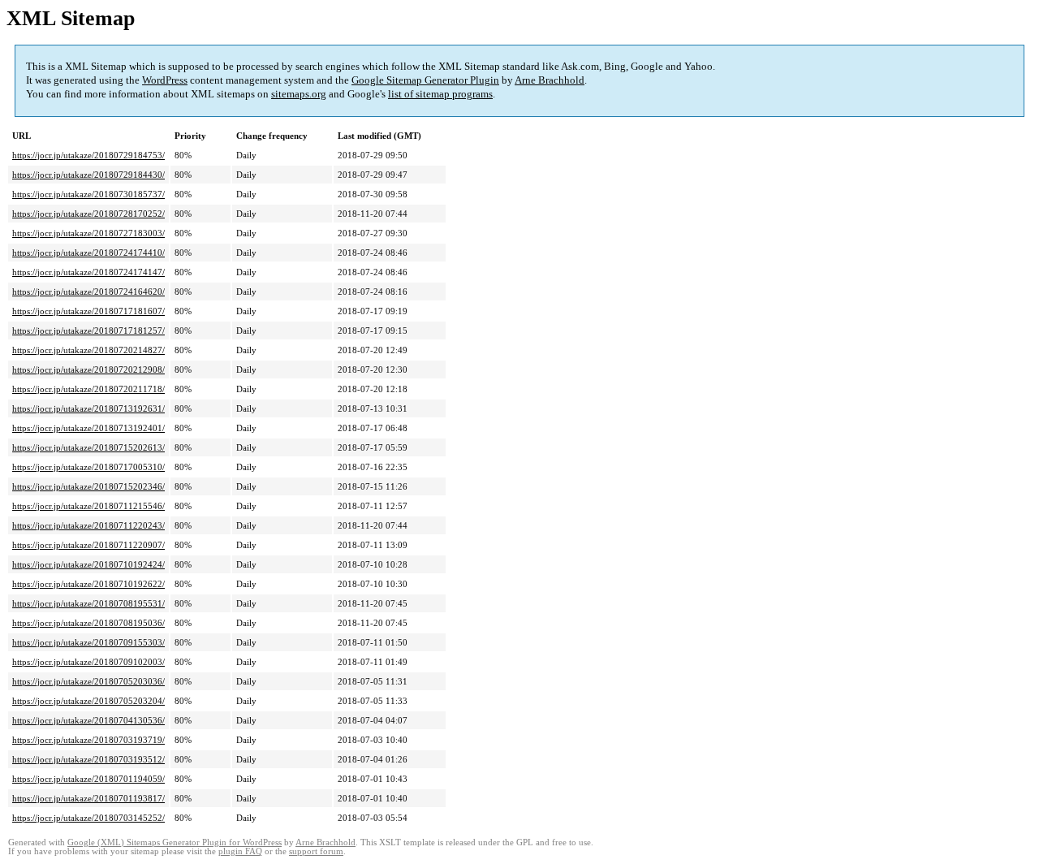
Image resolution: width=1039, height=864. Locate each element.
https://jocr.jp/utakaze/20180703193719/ (88, 740)
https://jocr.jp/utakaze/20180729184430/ (88, 174)
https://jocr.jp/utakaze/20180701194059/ (88, 779)
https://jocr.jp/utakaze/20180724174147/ (88, 272)
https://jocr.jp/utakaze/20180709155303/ (88, 642)
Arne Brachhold (549, 80)
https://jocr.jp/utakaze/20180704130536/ (88, 720)
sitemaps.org (298, 94)
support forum (316, 851)
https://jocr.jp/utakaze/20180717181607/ (88, 311)
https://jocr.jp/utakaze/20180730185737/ (88, 194)
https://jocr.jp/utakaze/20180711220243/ (88, 525)
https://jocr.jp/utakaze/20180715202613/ (88, 447)
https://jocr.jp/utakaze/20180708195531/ (88, 603)
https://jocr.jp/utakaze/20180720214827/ (88, 350)
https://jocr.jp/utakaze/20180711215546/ (88, 506)
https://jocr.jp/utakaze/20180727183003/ (88, 233)
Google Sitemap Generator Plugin (425, 80)
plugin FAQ (240, 851)
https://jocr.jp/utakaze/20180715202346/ (88, 486)
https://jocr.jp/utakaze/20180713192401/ (88, 428)
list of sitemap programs (440, 94)
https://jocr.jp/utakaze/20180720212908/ (88, 369)
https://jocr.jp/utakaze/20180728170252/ (88, 213)
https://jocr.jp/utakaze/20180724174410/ (88, 252)
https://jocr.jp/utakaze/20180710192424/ (88, 564)
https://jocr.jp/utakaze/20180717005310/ (88, 467)
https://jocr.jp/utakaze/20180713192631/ (88, 408)
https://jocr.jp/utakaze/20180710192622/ (88, 584)
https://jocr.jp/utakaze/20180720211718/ (88, 389)
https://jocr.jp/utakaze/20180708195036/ (88, 623)
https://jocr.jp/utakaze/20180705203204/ (88, 701)
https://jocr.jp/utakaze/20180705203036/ (88, 681)
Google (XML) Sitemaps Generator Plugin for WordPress (174, 842)
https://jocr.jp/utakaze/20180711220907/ (88, 545)
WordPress (165, 80)
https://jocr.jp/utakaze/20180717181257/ (88, 330)
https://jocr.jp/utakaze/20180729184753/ (88, 155)
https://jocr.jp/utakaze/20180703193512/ (88, 759)
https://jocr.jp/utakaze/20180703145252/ (88, 818)
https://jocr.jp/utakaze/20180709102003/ (88, 662)
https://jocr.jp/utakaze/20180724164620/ (88, 291)
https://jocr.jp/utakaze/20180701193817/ (88, 798)
